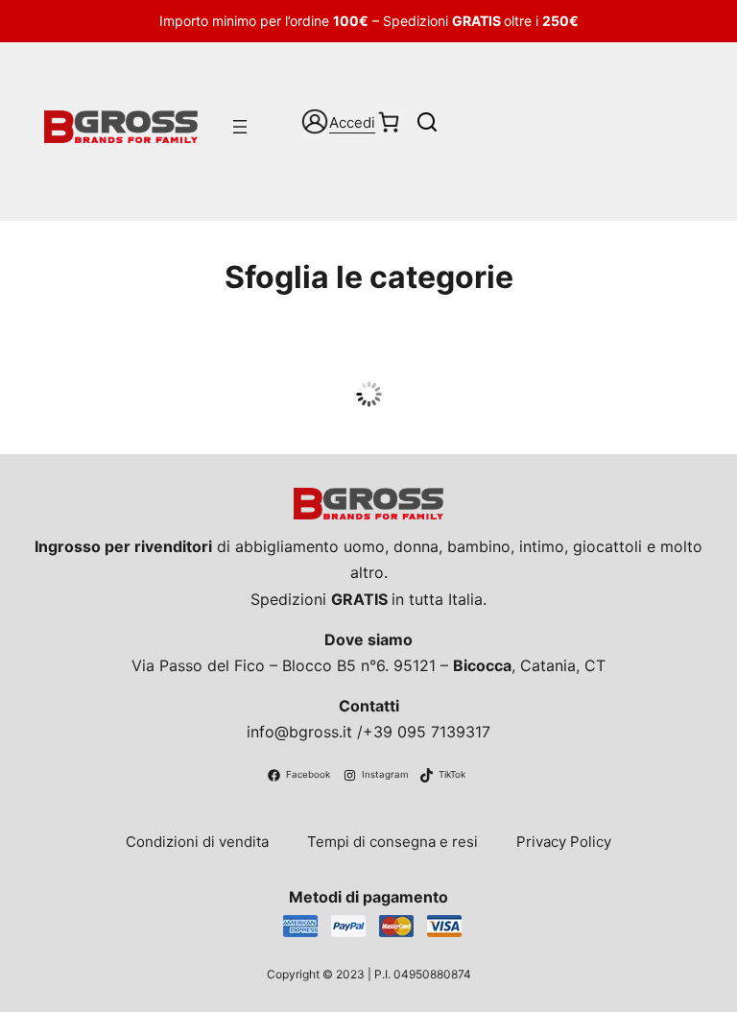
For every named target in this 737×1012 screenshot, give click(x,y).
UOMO (369, 359)
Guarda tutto (369, 396)
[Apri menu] (239, 126)
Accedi (352, 122)
